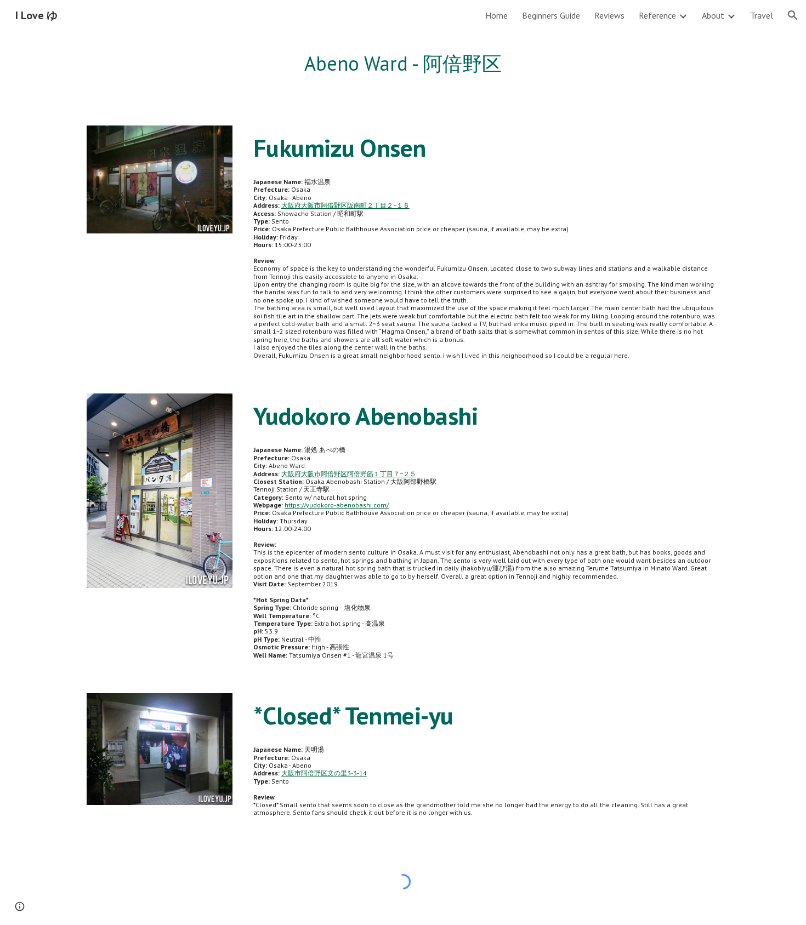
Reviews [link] (609, 15)
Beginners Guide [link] (551, 15)
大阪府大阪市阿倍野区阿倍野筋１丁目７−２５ (348, 474)
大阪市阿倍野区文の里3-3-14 (324, 773)
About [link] (713, 15)
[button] (793, 15)
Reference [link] (657, 15)
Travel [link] (761, 15)
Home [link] (496, 15)
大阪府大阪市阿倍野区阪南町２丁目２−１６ (345, 205)
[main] (403, 64)
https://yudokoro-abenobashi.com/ (337, 505)
